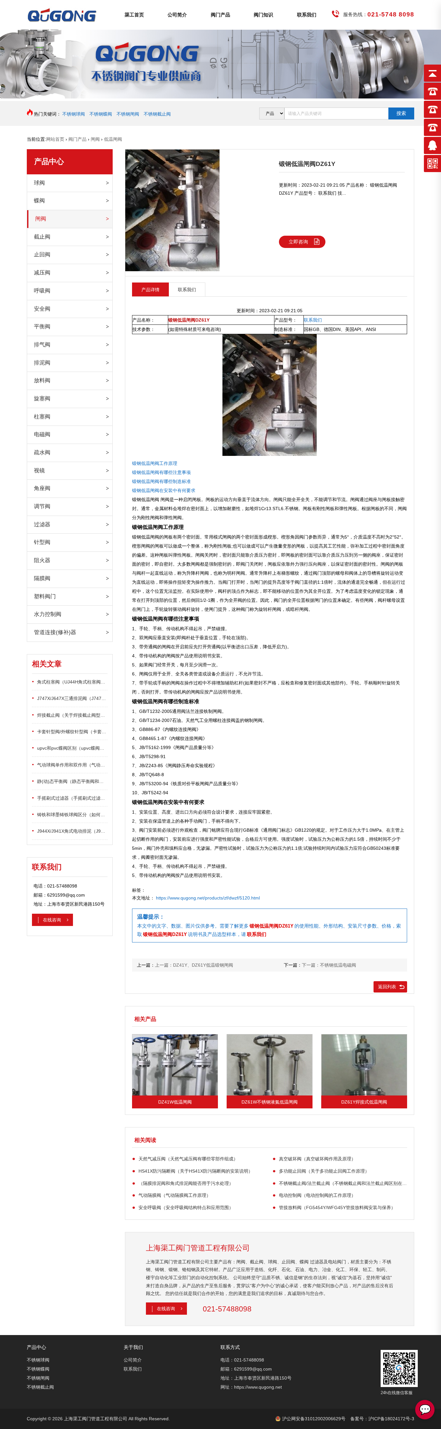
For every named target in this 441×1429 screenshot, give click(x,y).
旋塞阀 (42, 399)
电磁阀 (42, 434)
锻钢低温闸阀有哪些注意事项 (161, 472)
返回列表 (387, 986)
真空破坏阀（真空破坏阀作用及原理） (314, 1159)
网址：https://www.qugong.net (251, 1387)
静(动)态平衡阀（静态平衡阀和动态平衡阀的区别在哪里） (70, 781)
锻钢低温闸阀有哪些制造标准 (161, 481)
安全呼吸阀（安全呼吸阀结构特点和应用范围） (182, 1207)
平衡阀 (42, 327)
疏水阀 (42, 452)
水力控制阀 (47, 614)
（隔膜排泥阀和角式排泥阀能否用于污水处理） (182, 1183)
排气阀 (42, 345)
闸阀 (40, 219)
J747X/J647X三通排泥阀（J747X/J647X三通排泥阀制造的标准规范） (70, 698)
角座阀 (42, 488)
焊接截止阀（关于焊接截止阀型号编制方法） (70, 715)
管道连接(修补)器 (55, 632)
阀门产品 (220, 14)
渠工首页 (134, 14)
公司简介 (177, 14)
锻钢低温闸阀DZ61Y (271, 926)
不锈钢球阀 (73, 114)
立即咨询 (298, 241)
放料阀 (42, 380)
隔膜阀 (42, 578)
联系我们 (306, 14)
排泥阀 (42, 363)
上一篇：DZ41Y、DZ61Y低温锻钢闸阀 (194, 965)
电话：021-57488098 (242, 1359)
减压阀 (42, 273)
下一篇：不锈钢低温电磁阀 (329, 965)
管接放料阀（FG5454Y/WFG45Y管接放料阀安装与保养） (333, 1207)
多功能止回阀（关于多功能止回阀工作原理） (320, 1171)
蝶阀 (39, 201)
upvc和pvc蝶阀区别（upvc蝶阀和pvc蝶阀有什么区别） (70, 748)
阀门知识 (263, 14)
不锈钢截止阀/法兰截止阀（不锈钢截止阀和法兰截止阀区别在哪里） (339, 1183)
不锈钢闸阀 (128, 114)
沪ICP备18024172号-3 (391, 1418)
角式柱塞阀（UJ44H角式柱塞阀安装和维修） (70, 682)
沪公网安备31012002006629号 (313, 1418)
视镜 (39, 471)
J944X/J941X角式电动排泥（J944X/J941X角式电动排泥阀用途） (70, 831)
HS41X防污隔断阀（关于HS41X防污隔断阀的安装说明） (192, 1171)
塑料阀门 (45, 596)
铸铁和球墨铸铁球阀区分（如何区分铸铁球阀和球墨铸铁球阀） (70, 814)
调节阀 (42, 506)
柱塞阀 (42, 417)
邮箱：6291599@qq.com (246, 1369)
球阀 (39, 183)
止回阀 (42, 255)
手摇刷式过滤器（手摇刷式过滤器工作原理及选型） (70, 798)
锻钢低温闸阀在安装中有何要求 (163, 490)
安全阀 (42, 309)
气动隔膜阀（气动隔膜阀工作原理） (171, 1195)
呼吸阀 (42, 291)
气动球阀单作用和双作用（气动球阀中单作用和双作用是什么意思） (70, 765)
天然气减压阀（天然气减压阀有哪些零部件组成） (185, 1159)
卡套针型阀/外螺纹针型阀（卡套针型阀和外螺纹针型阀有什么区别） (70, 731)
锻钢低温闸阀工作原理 (154, 463)
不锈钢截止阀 (157, 114)
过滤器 (42, 524)
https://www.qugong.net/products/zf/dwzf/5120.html (208, 897)
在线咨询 (52, 919)
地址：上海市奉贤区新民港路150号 (256, 1378)
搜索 (401, 113)
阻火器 (42, 560)
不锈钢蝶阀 (100, 114)
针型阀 (42, 542)
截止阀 (42, 237)
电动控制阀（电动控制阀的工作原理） (314, 1195)
